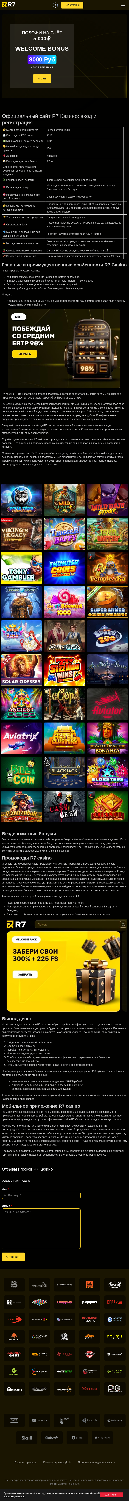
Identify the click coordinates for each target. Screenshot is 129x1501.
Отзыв (6, 1206)
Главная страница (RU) (56, 1462)
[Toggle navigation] (123, 5)
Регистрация (72, 5)
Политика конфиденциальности (96, 1462)
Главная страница (25, 1462)
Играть (42, 78)
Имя (4, 1189)
